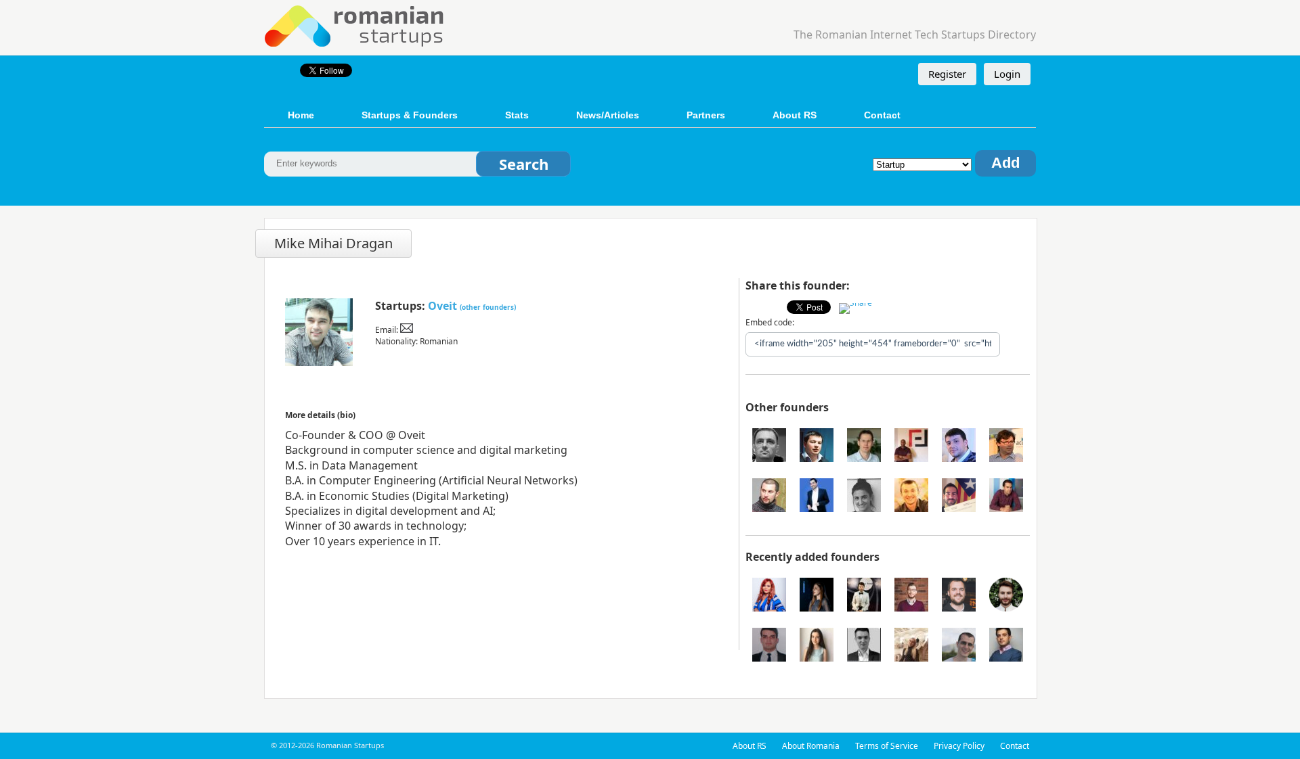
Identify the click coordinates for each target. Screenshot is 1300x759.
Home (301, 115)
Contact (882, 115)
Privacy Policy (959, 746)
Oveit (442, 305)
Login (1007, 73)
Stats (517, 115)
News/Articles (607, 115)
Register (947, 73)
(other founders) (488, 307)
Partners (706, 115)
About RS (795, 115)
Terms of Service (886, 746)
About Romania (811, 746)
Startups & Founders (410, 115)
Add (1005, 162)
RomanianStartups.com (355, 24)
